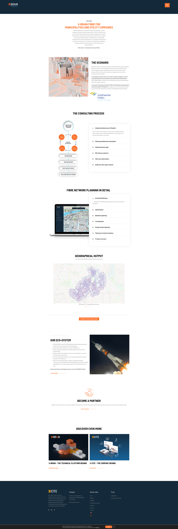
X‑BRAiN (92, 500)
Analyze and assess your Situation (105, 128)
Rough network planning (102, 227)
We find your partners (101, 153)
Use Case (92, 508)
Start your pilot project (102, 159)
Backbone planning (101, 215)
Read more (93, 468)
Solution (92, 498)
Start (91, 495)
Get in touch (85, 409)
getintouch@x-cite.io (74, 502)
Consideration (99, 221)
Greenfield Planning (101, 198)
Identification (99, 210)
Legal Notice (114, 495)
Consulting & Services (95, 503)
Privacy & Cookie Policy (116, 498)
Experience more (53, 468)
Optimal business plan (102, 147)
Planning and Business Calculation (105, 141)
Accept (108, 526)
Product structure (100, 239)
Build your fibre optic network (104, 165)
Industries (92, 505)
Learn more (54, 373)
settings (97, 527)
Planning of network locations (104, 233)
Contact (92, 510)
